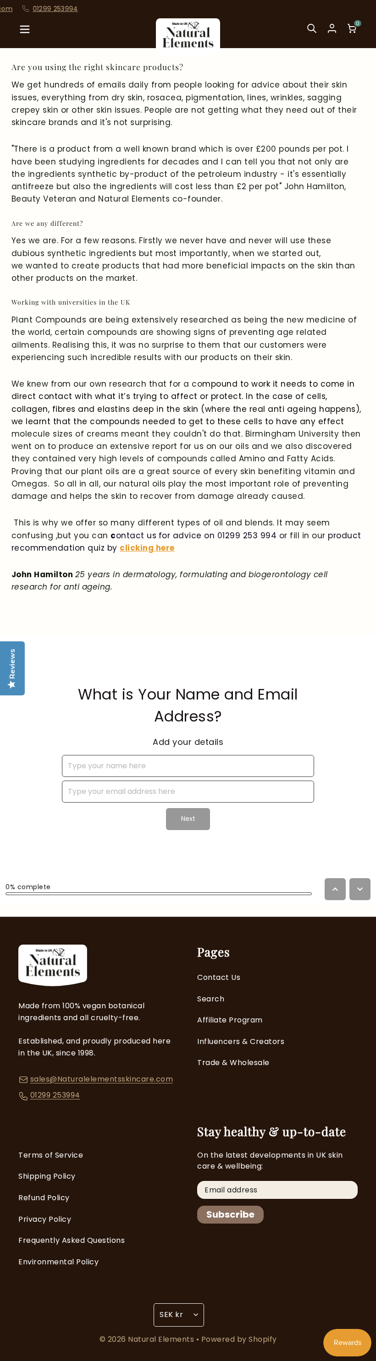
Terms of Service (50, 1155)
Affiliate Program (230, 1020)
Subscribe (230, 1214)
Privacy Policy (44, 1219)
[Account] (331, 28)
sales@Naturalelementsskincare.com (101, 1079)
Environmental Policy (58, 1262)
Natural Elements (162, 1339)
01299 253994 (55, 1095)
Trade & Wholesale (233, 1062)
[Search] (311, 32)
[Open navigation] (24, 32)
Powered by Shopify (239, 1339)
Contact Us (218, 977)
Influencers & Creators (240, 1041)
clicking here (147, 547)
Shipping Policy (47, 1176)
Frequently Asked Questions (71, 1240)
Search (210, 999)
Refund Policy (44, 1197)
